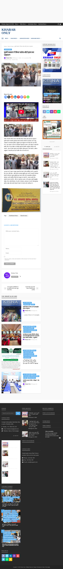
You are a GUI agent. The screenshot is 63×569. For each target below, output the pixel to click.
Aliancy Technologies (13, 431)
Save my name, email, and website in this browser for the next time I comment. (20, 259)
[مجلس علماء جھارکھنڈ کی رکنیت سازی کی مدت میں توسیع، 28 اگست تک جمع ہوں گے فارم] (11, 358)
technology (15, 519)
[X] (8, 97)
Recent (57, 146)
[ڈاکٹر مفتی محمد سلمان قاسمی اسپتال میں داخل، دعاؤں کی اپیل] (46, 175)
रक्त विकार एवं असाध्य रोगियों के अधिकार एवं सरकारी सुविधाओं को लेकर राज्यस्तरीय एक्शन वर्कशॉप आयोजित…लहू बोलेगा (31, 336)
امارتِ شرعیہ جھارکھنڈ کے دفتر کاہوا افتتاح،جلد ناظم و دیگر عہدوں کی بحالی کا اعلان (10, 525)
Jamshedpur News (32, 24)
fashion (26, 376)
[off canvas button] (3, 38)
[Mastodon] (21, 97)
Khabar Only (9, 57)
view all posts (14, 276)
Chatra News (15, 497)
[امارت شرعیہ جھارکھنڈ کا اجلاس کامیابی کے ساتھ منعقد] (46, 155)
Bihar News (23, 24)
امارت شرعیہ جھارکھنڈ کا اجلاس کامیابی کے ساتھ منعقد (54, 155)
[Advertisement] (31, 11)
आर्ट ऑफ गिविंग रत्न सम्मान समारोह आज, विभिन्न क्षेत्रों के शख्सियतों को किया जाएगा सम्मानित (51, 97)
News (16, 24)
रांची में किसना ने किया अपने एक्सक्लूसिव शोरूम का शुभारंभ (31, 307)
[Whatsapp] (28, 97)
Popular (47, 146)
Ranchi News (8, 49)
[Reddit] (12, 97)
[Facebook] (5, 97)
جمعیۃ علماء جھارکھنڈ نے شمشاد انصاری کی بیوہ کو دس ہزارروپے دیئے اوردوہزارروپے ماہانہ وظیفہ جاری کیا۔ (55, 164)
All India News (27, 302)
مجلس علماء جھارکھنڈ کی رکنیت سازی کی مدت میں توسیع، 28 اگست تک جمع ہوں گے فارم (30, 362)
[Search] (60, 38)
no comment (26, 57)
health (5, 513)
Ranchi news (15, 59)
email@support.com (33, 462)
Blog (33, 304)
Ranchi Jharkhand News (30, 330)
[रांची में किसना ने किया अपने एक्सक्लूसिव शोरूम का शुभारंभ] (11, 311)
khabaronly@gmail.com (13, 429)
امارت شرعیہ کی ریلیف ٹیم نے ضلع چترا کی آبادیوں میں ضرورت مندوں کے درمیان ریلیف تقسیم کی (10, 505)
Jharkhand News (42, 24)
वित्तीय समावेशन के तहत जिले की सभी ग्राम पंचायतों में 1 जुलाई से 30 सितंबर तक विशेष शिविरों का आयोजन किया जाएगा (10, 545)
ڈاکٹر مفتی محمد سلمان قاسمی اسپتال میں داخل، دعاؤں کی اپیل (54, 174)
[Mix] (24, 97)
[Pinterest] (18, 97)
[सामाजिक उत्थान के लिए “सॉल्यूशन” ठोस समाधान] (11, 382)
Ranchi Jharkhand (28, 328)
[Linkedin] (15, 97)
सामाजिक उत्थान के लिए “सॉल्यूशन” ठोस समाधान (31, 381)
